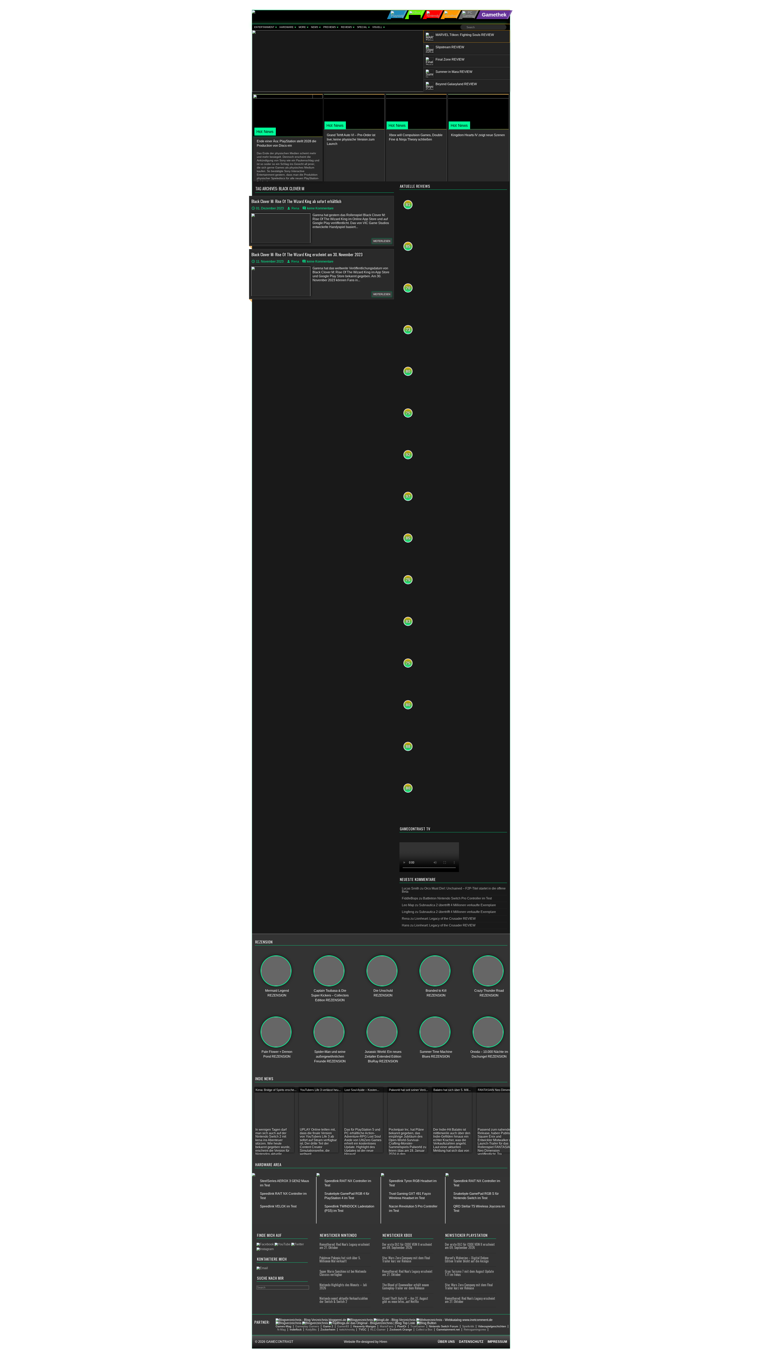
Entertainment (264, 27)
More (302, 27)
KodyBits (311, 1329)
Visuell (377, 27)
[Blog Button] (426, 1323)
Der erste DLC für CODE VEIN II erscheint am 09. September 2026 (407, 1246)
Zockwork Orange (401, 1329)
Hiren (383, 1341)
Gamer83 (343, 1326)
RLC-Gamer (378, 1329)
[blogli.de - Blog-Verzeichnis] (395, 1320)
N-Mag (281, 1329)
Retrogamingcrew (475, 1329)
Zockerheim (327, 1329)
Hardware (286, 27)
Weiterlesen (381, 241)
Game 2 (328, 1326)
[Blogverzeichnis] (360, 1320)
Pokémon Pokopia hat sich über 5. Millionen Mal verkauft (340, 1259)
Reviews (346, 27)
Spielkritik (468, 1326)
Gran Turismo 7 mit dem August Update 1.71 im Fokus (469, 1273)
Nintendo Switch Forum (443, 1326)
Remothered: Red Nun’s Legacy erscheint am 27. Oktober (344, 1246)
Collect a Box (424, 1329)
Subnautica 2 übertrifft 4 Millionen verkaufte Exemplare (457, 905)
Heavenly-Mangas (364, 1326)
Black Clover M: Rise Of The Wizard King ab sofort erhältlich (296, 201)
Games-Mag (283, 1326)
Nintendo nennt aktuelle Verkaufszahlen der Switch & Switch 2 (343, 1300)
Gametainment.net (448, 1329)
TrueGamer (417, 1326)
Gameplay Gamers (307, 1326)
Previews (329, 27)
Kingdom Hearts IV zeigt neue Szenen (478, 135)
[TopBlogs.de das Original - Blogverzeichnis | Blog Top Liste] (372, 1323)
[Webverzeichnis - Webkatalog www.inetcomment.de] (454, 1320)
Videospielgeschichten (492, 1326)
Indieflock (296, 1329)
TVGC (362, 1329)
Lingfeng (408, 912)
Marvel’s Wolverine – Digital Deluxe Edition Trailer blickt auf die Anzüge (467, 1259)
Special (362, 27)
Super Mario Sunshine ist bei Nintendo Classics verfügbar (342, 1273)
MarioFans (386, 1326)
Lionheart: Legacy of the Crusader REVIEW (445, 918)
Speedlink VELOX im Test (278, 1206)
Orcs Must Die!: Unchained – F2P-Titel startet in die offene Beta (454, 890)
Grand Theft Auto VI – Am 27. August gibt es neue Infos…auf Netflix (405, 1300)
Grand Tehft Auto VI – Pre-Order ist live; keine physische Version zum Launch (351, 139)
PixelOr (401, 1326)
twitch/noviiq (347, 1329)
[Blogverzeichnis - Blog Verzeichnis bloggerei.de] (311, 1320)
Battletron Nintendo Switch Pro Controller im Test (457, 898)
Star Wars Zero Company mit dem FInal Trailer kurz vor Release (406, 1259)
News (314, 27)
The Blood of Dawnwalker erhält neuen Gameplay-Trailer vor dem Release (405, 1286)
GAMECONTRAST (279, 1341)
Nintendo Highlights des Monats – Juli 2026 (343, 1286)
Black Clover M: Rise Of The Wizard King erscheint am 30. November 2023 (307, 254)
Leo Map (408, 905)
